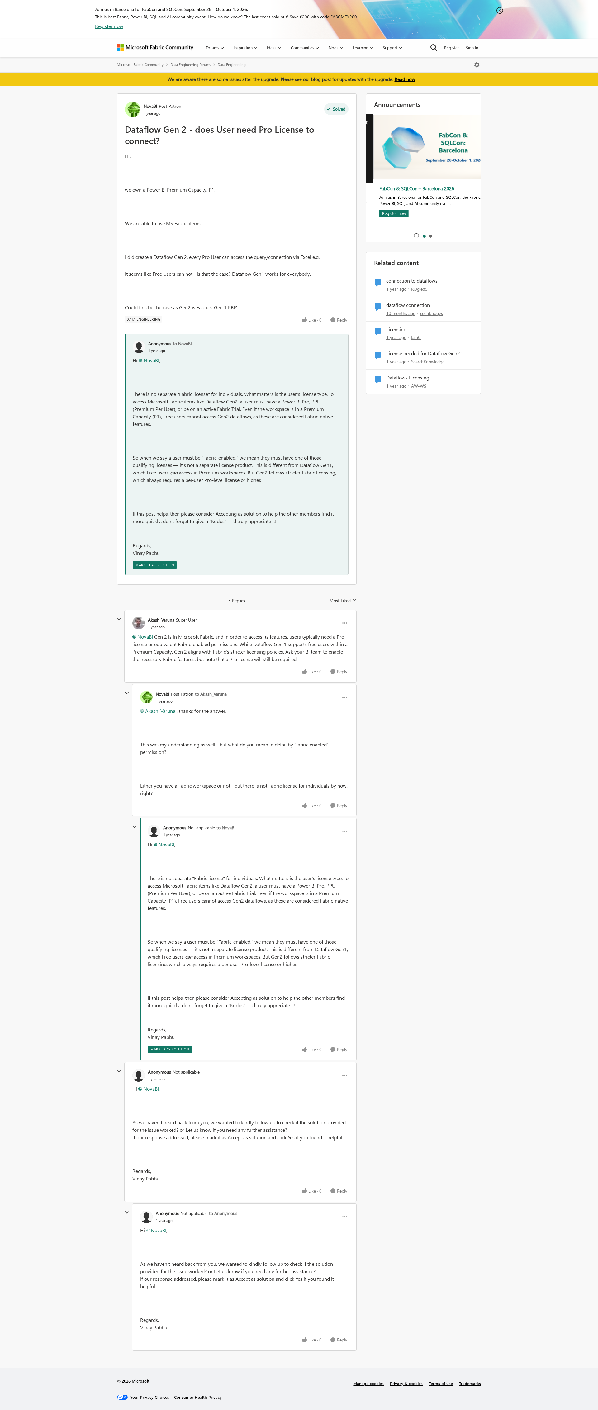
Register (451, 47)
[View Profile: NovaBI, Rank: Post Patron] (132, 109)
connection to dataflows (412, 281)
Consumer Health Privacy (198, 1397)
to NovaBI (182, 343)
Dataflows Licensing (407, 377)
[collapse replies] (119, 619)
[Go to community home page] (155, 47)
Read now (405, 79)
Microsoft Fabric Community (140, 64)
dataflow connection (408, 305)
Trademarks (470, 1383)
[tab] (424, 236)
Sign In (472, 47)
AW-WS (418, 386)
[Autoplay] (416, 236)
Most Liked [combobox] (343, 601)
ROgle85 (419, 289)
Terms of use (441, 1383)
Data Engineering (232, 64)
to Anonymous (223, 1213)
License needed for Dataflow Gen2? (424, 353)
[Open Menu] (476, 64)
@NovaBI (156, 1230)
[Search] (434, 47)
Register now (109, 26)
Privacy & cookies (406, 1383)
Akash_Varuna (161, 620)
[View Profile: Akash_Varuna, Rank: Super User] (138, 623)
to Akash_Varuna (211, 694)
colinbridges (431, 313)
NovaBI (150, 106)
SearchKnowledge (427, 361)
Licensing (396, 329)
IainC (416, 337)
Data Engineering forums (190, 64)
